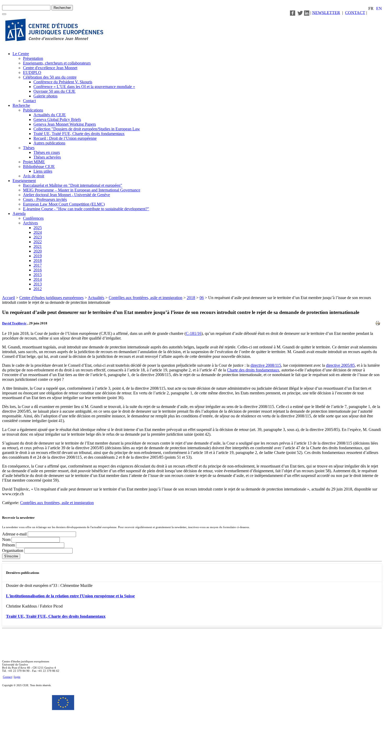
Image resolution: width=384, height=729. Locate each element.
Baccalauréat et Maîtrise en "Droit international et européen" (72, 185)
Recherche (21, 105)
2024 (37, 232)
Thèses (28, 147)
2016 (37, 270)
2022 (37, 242)
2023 (37, 237)
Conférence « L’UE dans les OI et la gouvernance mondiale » (84, 86)
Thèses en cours (46, 152)
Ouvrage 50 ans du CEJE (54, 91)
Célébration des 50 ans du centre (50, 77)
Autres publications (49, 143)
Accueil (8, 297)
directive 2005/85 (340, 365)
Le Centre (21, 53)
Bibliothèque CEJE (39, 166)
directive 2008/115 (266, 365)
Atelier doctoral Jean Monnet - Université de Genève (66, 195)
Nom (6, 539)
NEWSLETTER (326, 12)
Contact (29, 100)
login (17, 676)
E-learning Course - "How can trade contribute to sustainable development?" (86, 209)
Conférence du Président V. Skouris (62, 82)
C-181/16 (193, 333)
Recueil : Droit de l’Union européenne (65, 138)
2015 (37, 274)
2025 (37, 227)
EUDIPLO (32, 72)
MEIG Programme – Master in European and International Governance (81, 190)
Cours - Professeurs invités (45, 199)
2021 (37, 246)
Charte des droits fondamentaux (253, 370)
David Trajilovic (14, 323)
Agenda (19, 213)
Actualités (96, 297)
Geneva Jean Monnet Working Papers (64, 124)
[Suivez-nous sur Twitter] (300, 12)
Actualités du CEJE (49, 115)
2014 (37, 279)
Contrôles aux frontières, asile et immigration (145, 297)
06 (202, 297)
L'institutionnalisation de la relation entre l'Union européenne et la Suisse (70, 596)
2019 (37, 256)
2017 (37, 265)
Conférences (33, 218)
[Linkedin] (306, 12)
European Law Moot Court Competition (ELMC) (64, 204)
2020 (37, 251)
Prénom (9, 545)
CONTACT (355, 12)
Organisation (13, 550)
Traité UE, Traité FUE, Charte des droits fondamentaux (79, 133)
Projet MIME (34, 162)
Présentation (33, 58)
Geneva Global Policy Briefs (57, 119)
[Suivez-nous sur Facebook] (292, 12)
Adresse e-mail (15, 534)
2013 (37, 284)
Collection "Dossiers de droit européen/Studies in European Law (86, 129)
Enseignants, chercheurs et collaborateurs (57, 63)
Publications (33, 110)
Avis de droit (33, 176)
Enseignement (24, 180)
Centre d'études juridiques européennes (51, 297)
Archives (30, 223)
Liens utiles (42, 171)
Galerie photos (45, 96)
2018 (37, 260)
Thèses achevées (47, 157)
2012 (37, 289)
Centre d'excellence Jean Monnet (50, 68)
